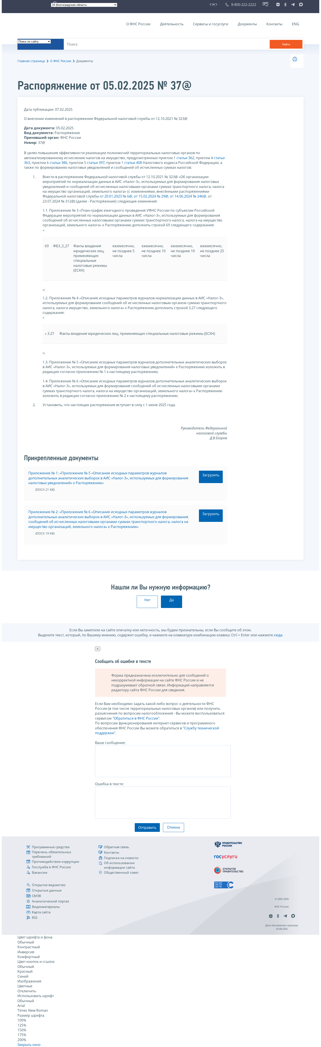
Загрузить (210, 475)
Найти (286, 44)
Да (171, 600)
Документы (247, 24)
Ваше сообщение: (110, 742)
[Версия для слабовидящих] (214, 4)
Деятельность (171, 24)
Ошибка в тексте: (109, 783)
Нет (147, 600)
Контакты (274, 24)
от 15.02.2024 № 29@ (151, 196)
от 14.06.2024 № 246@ (188, 196)
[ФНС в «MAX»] (300, 4)
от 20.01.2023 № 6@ (116, 196)
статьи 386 (58, 162)
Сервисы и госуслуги (210, 24)
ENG (295, 24)
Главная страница (31, 61)
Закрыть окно (29, 1044)
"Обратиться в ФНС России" (135, 718)
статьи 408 (133, 162)
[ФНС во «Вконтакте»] (278, 4)
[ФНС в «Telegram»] (293, 4)
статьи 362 (185, 157)
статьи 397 (96, 162)
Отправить (147, 827)
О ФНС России (138, 24)
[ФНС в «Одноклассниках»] (285, 4)
